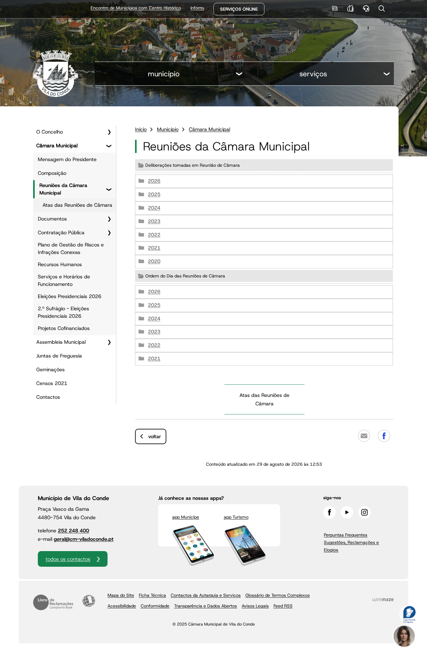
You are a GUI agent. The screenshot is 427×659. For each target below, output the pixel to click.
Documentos (52, 218)
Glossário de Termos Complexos (277, 595)
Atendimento (366, 8)
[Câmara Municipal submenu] (109, 146)
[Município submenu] (239, 74)
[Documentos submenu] (109, 219)
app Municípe (185, 517)
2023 (154, 221)
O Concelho (49, 132)
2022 (154, 234)
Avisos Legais (255, 606)
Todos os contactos (68, 559)
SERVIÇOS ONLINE (239, 9)
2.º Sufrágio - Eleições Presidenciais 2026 (63, 312)
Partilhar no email (364, 436)
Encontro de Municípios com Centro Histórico (114, 8)
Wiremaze (383, 599)
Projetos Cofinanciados (64, 328)
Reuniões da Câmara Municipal (63, 189)
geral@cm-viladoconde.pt (83, 539)
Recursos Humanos (60, 264)
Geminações (50, 369)
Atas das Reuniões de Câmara (77, 205)
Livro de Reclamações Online (53, 602)
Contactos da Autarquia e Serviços (206, 595)
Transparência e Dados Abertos (205, 606)
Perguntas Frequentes (345, 535)
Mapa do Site (121, 595)
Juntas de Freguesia (59, 355)
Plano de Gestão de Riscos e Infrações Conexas (71, 248)
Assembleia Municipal (61, 342)
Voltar (154, 436)
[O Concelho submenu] (109, 132)
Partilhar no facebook (384, 436)
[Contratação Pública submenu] (109, 233)
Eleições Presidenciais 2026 (69, 296)
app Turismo (236, 517)
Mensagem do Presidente (67, 159)
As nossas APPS (350, 8)
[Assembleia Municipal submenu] (109, 342)
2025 (154, 194)
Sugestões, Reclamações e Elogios (351, 546)
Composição (52, 173)
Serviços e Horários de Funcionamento (64, 280)
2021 (154, 248)
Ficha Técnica (152, 595)
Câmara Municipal (57, 145)
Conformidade (155, 606)
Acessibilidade (89, 601)
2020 (154, 261)
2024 (154, 208)
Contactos (48, 397)
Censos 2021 (51, 383)
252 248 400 (73, 530)
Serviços (313, 74)
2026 (154, 181)
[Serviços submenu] (387, 74)
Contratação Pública (61, 232)
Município (163, 74)
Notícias (335, 8)
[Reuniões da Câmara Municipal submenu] (109, 189)
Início (141, 129)
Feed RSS (283, 606)
